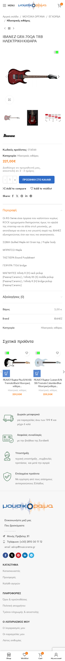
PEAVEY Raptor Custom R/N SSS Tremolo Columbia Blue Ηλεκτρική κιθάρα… (48, 383)
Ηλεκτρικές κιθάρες (18, 20)
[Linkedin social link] (26, 196)
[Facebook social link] (12, 196)
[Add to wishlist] (26, 353)
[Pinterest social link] (22, 196)
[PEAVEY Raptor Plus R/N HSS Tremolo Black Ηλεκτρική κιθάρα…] (17, 362)
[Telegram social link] (31, 196)
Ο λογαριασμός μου (14, 628)
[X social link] (17, 196)
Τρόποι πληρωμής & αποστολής (21, 612)
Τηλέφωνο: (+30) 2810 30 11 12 (24, 541)
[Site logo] (32, 5)
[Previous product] (5, 28)
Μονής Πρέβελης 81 (18, 536)
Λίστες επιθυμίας (12, 640)
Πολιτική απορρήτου (14, 605)
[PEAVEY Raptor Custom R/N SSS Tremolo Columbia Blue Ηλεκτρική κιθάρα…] (47, 362)
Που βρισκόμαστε (14, 525)
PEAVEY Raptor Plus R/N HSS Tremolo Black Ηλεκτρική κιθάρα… (17, 383)
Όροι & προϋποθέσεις (15, 599)
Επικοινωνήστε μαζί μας (18, 520)
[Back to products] (9, 28)
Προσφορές (9, 577)
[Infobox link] (32, 419)
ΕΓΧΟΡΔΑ (54, 16)
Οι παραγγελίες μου (14, 634)
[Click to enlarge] (9, 100)
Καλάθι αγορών (11, 583)
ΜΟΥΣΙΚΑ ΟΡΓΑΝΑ (34, 16)
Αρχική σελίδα (10, 16)
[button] (6, 76)
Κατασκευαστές (11, 571)
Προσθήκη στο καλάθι (37, 179)
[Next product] (13, 28)
